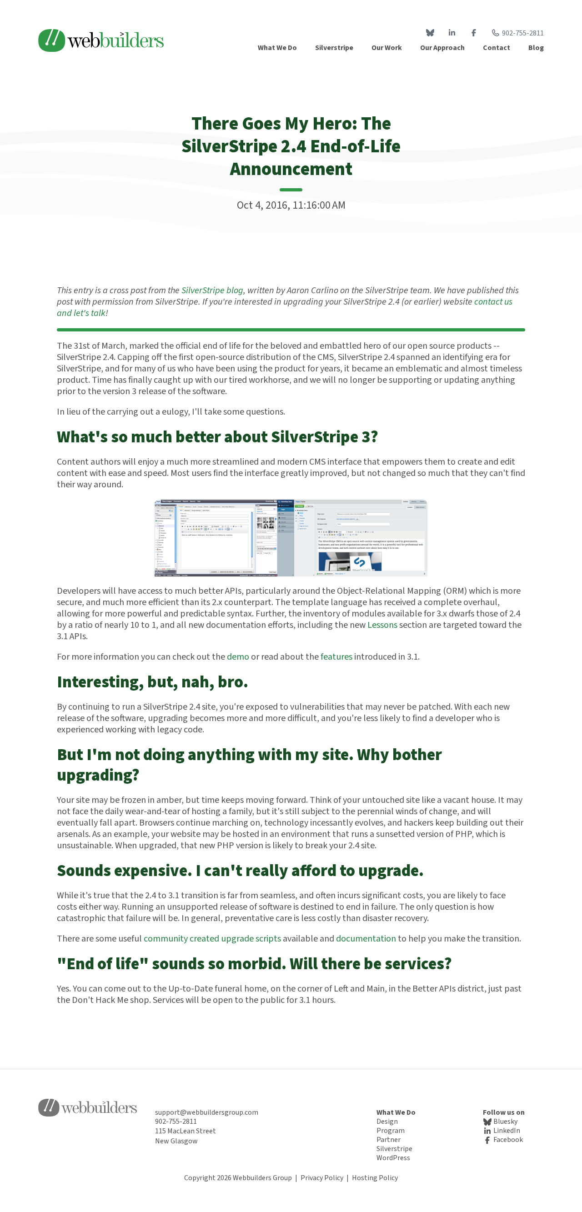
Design (387, 1122)
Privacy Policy (322, 1178)
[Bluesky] (430, 33)
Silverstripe (394, 1149)
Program (390, 1131)
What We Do (396, 1112)
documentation (366, 938)
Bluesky (504, 1122)
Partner (388, 1140)
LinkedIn (506, 1131)
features (336, 657)
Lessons (382, 625)
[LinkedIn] (452, 33)
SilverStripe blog (212, 290)
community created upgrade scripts (212, 938)
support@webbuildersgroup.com (206, 1112)
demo (238, 657)
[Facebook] (473, 33)
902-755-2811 (523, 33)
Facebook (507, 1140)
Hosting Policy (375, 1178)
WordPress (393, 1158)
